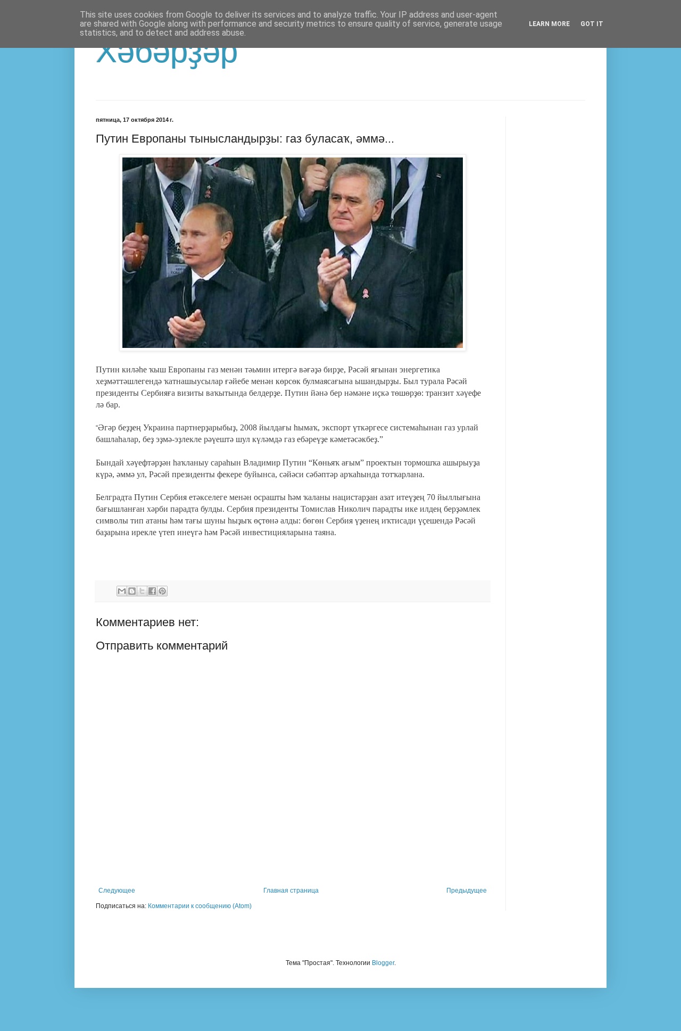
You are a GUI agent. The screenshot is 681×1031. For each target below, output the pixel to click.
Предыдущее (466, 890)
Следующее (116, 890)
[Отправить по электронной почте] (122, 591)
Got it (591, 24)
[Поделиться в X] (142, 591)
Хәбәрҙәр (167, 51)
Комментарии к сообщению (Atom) (200, 906)
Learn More (549, 24)
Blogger (383, 963)
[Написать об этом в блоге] (132, 591)
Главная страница (291, 890)
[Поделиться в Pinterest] (162, 591)
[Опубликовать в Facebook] (152, 591)
